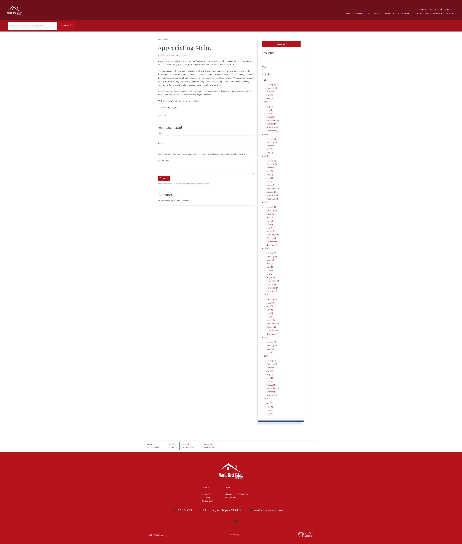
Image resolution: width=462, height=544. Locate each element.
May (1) (269, 98)
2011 (266, 398)
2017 (266, 202)
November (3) (272, 127)
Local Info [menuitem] (403, 14)
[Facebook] (227, 521)
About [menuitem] (449, 14)
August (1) (270, 185)
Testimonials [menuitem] (242, 494)
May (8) (269, 407)
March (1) (270, 146)
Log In (423, 10)
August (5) (270, 117)
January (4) (271, 85)
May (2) (269, 107)
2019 (266, 134)
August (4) (270, 320)
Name (160, 133)
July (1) (269, 113)
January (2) (271, 139)
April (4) (269, 95)
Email (160, 144)
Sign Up (432, 10)
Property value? (209, 447)
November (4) (272, 288)
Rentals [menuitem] (377, 13)
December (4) (272, 245)
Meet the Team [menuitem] (230, 498)
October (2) (271, 192)
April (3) (269, 171)
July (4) (269, 382)
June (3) (269, 178)
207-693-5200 (447, 9)
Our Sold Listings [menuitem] (208, 501)
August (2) (270, 231)
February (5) (271, 299)
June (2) (269, 410)
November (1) (272, 395)
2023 (266, 79)
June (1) (269, 110)
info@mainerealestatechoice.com (271, 510)
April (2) (269, 403)
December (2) (272, 199)
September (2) (272, 189)
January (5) (271, 207)
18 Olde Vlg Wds (222, 510)
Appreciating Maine (185, 47)
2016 (266, 248)
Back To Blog (163, 39)
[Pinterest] (235, 521)
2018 (266, 156)
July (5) (269, 228)
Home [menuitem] (347, 13)
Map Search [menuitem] (206, 494)
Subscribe (281, 44)
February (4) (271, 88)
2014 (266, 337)
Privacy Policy (190, 183)
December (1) (272, 131)
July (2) (269, 182)
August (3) (270, 277)
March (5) (270, 368)
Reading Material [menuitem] (433, 14)
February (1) (271, 142)
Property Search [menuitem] (361, 14)
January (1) (271, 342)
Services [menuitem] (388, 14)
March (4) (270, 92)
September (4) (272, 120)
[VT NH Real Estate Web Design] (305, 535)
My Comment (164, 160)
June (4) (269, 224)
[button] (66, 26)
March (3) (270, 168)
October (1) (271, 392)
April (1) (269, 149)
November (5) (272, 242)
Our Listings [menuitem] (206, 498)
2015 (266, 294)
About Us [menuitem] (228, 494)
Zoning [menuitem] (416, 14)
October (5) (271, 327)
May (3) (269, 221)
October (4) (271, 124)
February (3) (271, 164)
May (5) (269, 267)
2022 (266, 101)
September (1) (272, 388)
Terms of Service (201, 183)
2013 (266, 355)
